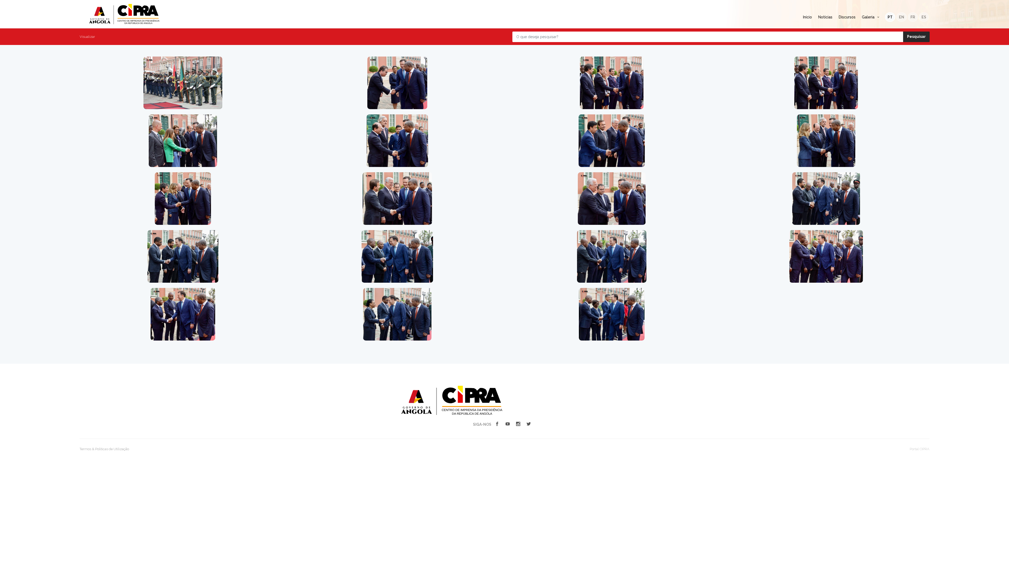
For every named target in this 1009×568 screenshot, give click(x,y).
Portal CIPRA (919, 449)
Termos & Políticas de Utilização (104, 449)
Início (807, 17)
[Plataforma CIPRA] (451, 400)
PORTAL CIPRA (124, 14)
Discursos (847, 17)
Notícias (825, 17)
